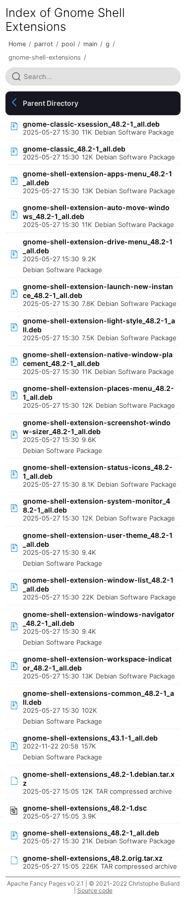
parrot (43, 44)
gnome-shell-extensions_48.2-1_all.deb (91, 832)
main (90, 44)
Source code (95, 890)
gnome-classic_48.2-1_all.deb (74, 149)
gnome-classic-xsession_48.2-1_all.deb (91, 124)
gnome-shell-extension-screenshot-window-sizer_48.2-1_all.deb (97, 427)
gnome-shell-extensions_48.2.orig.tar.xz (93, 858)
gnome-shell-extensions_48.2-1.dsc (85, 808)
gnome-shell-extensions (44, 57)
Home (17, 44)
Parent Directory (50, 103)
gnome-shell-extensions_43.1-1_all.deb (90, 738)
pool (68, 44)
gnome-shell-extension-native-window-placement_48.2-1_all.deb (98, 359)
